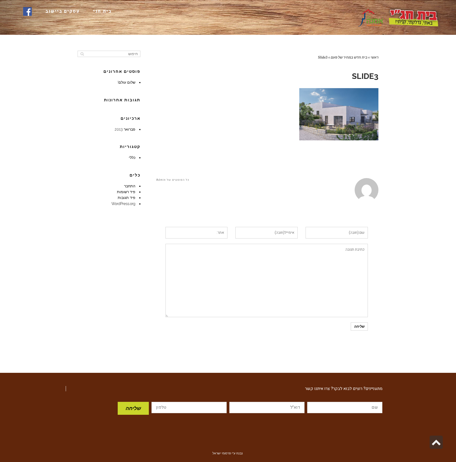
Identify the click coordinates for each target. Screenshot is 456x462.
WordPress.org (123, 204)
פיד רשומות (126, 192)
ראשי (374, 57)
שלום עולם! (126, 82)
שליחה (133, 408)
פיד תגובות (126, 198)
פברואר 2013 (125, 129)
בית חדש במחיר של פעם (349, 57)
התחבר (129, 186)
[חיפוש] (82, 54)
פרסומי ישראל (221, 453)
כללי (132, 157)
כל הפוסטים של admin (172, 180)
